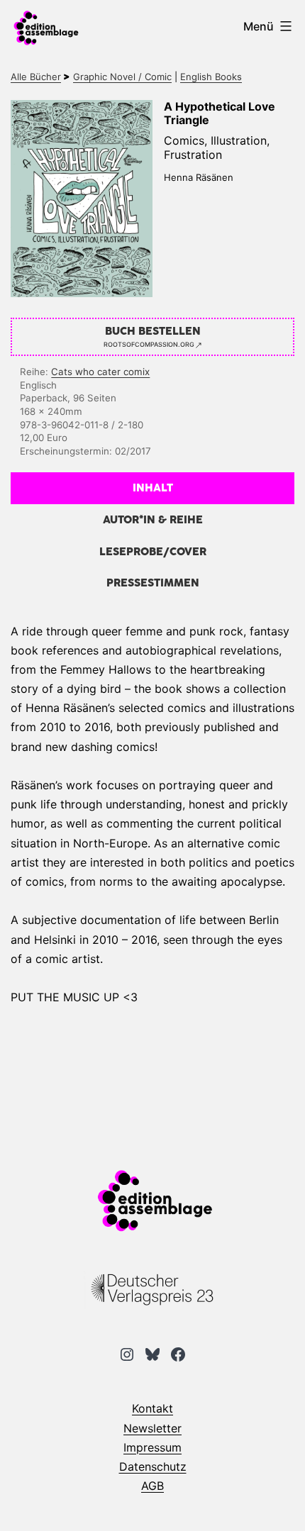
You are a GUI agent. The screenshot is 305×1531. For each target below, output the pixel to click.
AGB (152, 1486)
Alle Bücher (36, 76)
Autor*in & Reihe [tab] (153, 520)
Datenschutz (153, 1466)
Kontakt (152, 1408)
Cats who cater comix (100, 371)
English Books (211, 76)
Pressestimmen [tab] (152, 583)
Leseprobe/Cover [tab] (152, 552)
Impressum (152, 1447)
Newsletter (152, 1428)
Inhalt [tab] (153, 488)
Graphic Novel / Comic (122, 76)
